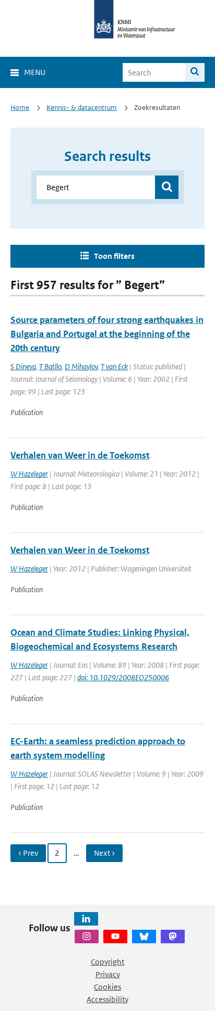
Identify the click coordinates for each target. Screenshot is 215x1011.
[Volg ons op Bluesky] (144, 936)
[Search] (195, 72)
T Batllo (50, 366)
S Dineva (23, 366)
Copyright (107, 962)
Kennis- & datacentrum (81, 107)
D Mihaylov (81, 366)
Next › (104, 853)
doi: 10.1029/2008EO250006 (123, 677)
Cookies (107, 987)
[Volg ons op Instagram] (87, 936)
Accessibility (107, 999)
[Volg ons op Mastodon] (173, 936)
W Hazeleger (29, 474)
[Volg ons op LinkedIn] (86, 919)
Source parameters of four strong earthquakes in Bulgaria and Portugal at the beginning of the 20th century (107, 334)
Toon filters (114, 256)
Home (19, 107)
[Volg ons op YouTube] (115, 936)
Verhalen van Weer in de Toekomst (79, 455)
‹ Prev (28, 853)
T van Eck (114, 366)
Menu (34, 72)
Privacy (107, 974)
